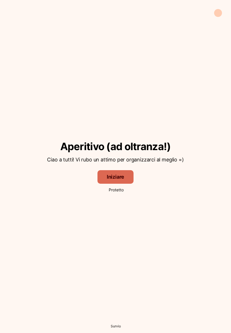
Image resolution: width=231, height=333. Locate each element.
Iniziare (116, 177)
